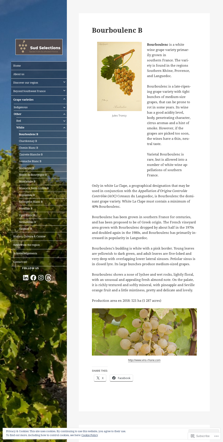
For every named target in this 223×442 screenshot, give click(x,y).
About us (18, 74)
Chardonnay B (28, 141)
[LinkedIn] (25, 277)
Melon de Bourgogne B (33, 175)
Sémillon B (25, 208)
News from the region (26, 245)
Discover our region (25, 82)
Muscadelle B (27, 181)
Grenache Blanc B (30, 161)
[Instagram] (40, 277)
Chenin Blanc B (28, 148)
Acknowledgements (25, 253)
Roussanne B (27, 195)
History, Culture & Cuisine (29, 236)
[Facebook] (33, 277)
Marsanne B (26, 168)
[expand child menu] (64, 81)
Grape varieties (23, 99)
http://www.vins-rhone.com (144, 360)
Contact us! (20, 262)
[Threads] (48, 277)
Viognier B (25, 229)
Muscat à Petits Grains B (34, 188)
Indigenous (20, 107)
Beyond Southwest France (29, 91)
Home (17, 65)
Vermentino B (27, 222)
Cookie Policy (89, 435)
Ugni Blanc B (27, 215)
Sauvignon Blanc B (31, 202)
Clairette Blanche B (31, 154)
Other (17, 114)
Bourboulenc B (28, 134)
